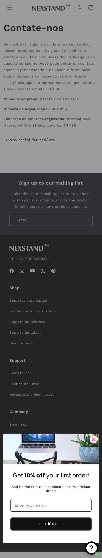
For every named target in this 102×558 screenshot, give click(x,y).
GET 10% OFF (51, 524)
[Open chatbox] (91, 548)
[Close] (93, 439)
